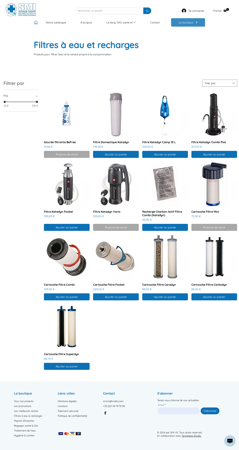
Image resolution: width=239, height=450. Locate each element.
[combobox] (219, 83)
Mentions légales (67, 401)
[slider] (5, 102)
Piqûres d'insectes (24, 420)
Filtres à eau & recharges (28, 415)
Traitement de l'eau (25, 430)
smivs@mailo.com (113, 401)
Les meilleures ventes (26, 411)
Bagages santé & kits (26, 425)
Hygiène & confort (24, 435)
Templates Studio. (191, 435)
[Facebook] (105, 413)
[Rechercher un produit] (147, 11)
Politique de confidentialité (72, 415)
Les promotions (22, 406)
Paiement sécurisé (68, 411)
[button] (226, 10)
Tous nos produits (24, 401)
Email (161, 405)
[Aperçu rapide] (67, 115)
